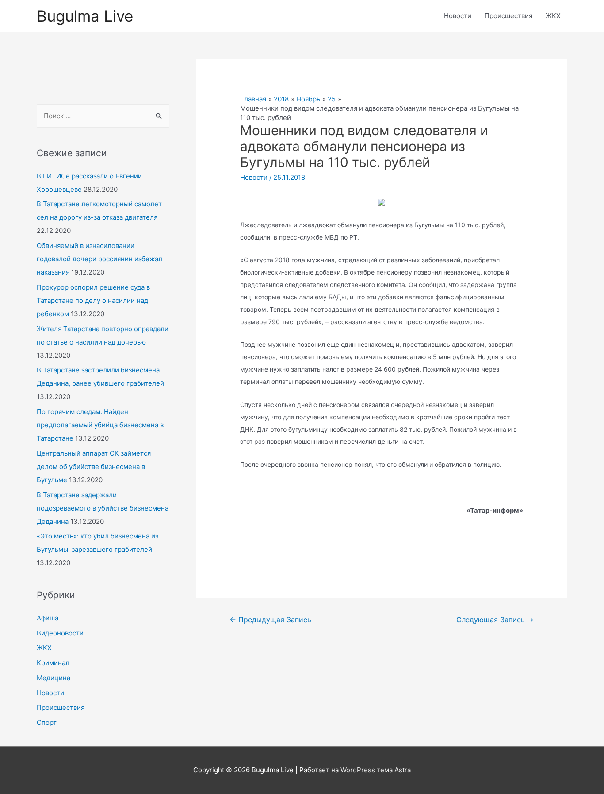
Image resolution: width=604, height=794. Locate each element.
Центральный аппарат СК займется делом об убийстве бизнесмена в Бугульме (94, 466)
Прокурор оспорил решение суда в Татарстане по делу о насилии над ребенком (93, 300)
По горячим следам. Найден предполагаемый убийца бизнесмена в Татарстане (100, 424)
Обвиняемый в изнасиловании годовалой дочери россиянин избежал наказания (99, 258)
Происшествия (508, 16)
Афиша (47, 618)
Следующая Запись (495, 620)
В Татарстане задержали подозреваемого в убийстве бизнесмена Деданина (102, 508)
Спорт (47, 722)
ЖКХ (553, 16)
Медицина (53, 678)
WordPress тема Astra (375, 770)
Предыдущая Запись (270, 620)
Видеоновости (60, 633)
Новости (457, 16)
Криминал (53, 662)
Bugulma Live (85, 16)
